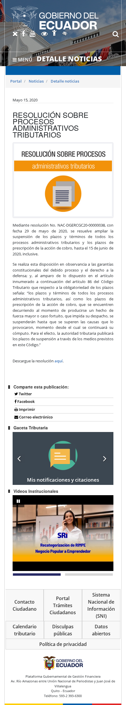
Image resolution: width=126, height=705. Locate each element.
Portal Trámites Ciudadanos (63, 605)
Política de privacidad (63, 644)
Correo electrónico (35, 417)
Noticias (36, 81)
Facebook (25, 401)
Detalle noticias (65, 81)
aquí (59, 361)
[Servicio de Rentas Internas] (54, 21)
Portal (16, 81)
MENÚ (24, 59)
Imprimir (26, 409)
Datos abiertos (101, 630)
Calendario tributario (25, 630)
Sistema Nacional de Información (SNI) (101, 605)
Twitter (25, 393)
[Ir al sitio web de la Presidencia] (63, 662)
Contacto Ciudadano (25, 605)
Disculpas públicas (63, 630)
